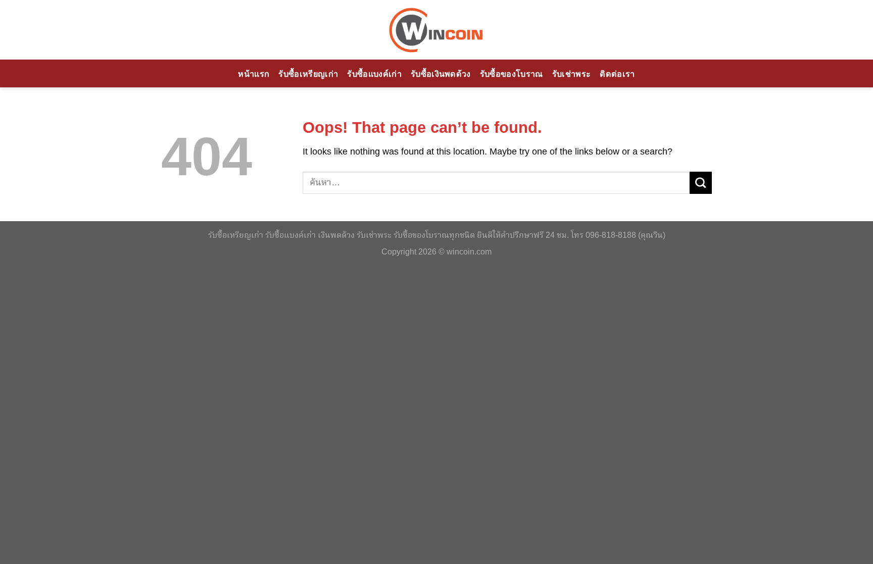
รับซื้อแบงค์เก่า (374, 73)
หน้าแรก (253, 73)
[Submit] (701, 183)
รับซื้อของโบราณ (511, 73)
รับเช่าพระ (571, 73)
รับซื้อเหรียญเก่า (308, 73)
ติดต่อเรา (617, 73)
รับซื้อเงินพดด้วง (441, 73)
